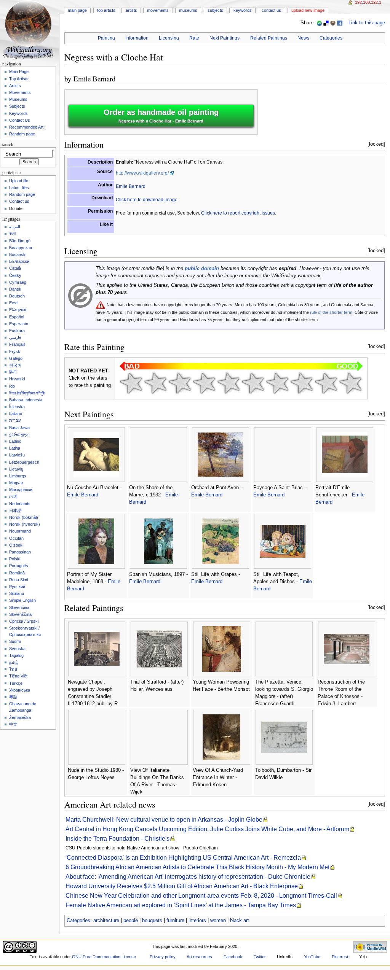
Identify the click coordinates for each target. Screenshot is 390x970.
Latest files (19, 187)
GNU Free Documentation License (104, 956)
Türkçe (15, 683)
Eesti (13, 303)
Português (18, 565)
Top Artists (106, 10)
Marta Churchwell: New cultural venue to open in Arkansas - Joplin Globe (164, 819)
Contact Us (271, 10)
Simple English (22, 600)
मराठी (13, 497)
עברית (15, 420)
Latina (14, 448)
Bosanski (17, 254)
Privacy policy (163, 956)
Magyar (16, 482)
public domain (202, 268)
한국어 (15, 365)
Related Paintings (268, 38)
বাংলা (12, 233)
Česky (15, 275)
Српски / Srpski (23, 621)
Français (17, 344)
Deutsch (17, 296)
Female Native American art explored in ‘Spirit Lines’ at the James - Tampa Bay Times (181, 905)
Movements (158, 10)
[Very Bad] (131, 383)
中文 (13, 724)
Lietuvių (16, 469)
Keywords (242, 10)
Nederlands (19, 503)
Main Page (77, 10)
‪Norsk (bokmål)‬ (23, 517)
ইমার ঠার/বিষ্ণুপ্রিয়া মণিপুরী (27, 393)
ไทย (13, 669)
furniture (175, 920)
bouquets (152, 920)
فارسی (15, 337)
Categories (331, 38)
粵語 (13, 697)
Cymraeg (17, 282)
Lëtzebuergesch (24, 462)
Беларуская (20, 247)
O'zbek (15, 545)
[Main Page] (29, 29)
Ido (12, 386)
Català (15, 268)
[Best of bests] (350, 383)
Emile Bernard (95, 78)
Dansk (15, 289)
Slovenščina (20, 614)
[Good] (253, 383)
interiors (197, 920)
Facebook (233, 956)
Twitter (260, 956)
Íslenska (17, 406)
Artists (131, 10)
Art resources (199, 956)
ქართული (19, 434)
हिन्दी (12, 372)
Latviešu (17, 455)
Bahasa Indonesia (25, 400)
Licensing (169, 38)
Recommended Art (26, 127)
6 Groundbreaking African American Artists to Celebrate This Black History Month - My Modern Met (197, 867)
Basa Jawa (19, 427)
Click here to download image (146, 199)
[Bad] (155, 383)
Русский (17, 586)
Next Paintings (224, 38)
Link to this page (366, 22)
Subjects (215, 10)
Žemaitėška (20, 717)
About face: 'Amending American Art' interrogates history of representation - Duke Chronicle (188, 876)
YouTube (312, 956)
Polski (14, 559)
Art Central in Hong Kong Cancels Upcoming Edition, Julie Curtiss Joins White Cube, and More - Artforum (207, 829)
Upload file (18, 180)
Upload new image (307, 10)
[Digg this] (333, 22)
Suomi (15, 641)
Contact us (19, 201)
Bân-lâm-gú (19, 241)
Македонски (20, 489)
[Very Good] (277, 383)
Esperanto (18, 323)
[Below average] (204, 383)
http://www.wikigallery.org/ (142, 173)
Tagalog (16, 655)
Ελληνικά (17, 309)
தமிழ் (13, 662)
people (130, 920)
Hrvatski (17, 379)
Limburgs (17, 476)
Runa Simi (18, 579)
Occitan (16, 538)
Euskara (17, 330)
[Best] (326, 383)
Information (137, 38)
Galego (15, 358)
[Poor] (180, 383)
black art (239, 920)
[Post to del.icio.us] (326, 22)
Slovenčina (19, 607)
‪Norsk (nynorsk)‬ (24, 524)
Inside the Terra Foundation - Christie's (117, 838)
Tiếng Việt (18, 676)
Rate (194, 38)
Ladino (15, 441)
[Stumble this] (319, 22)
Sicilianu (16, 593)
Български (19, 261)
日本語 (15, 510)
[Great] (301, 383)
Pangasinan (20, 552)
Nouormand (20, 531)
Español (16, 317)
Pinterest (340, 956)
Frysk (14, 351)
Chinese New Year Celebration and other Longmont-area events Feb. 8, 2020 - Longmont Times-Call (201, 895)
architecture (106, 920)
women (218, 920)
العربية (14, 226)
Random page (22, 134)
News (303, 38)
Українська (19, 690)
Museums (188, 10)
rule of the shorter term (331, 312)
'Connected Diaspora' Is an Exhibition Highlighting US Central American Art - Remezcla (183, 857)
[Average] (228, 383)
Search (7, 144)
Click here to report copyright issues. (238, 213)
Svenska (17, 648)
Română (17, 573)
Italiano (15, 413)
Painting (106, 38)
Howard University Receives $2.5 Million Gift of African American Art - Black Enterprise (182, 886)
